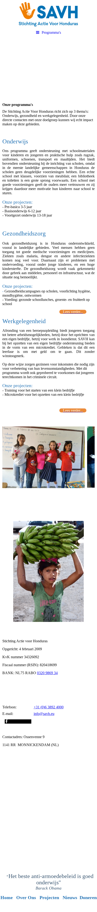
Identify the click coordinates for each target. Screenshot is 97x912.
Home (6, 897)
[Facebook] (6, 721)
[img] (48, 14)
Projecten (49, 897)
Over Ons (26, 897)
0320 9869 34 (47, 673)
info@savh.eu (44, 714)
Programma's (51, 32)
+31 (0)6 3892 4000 (49, 707)
